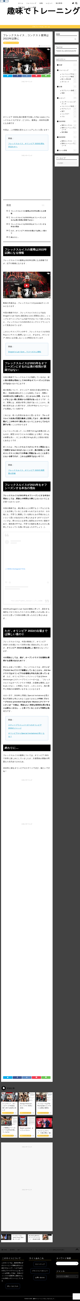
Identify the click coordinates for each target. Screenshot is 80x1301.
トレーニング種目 (68, 76)
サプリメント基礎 (68, 90)
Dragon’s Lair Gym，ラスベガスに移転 (24, 352)
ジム (68, 116)
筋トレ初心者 (68, 79)
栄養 (41, 3)
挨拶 (67, 65)
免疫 (68, 93)
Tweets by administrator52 (66, 51)
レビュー (49, 3)
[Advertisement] (27, 97)
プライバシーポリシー (40, 1271)
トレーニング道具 (68, 106)
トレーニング (31, 3)
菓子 (68, 111)
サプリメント (69, 109)
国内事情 (21, 7)
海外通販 (68, 132)
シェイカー (68, 114)
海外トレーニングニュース (11, 42)
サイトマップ (40, 1264)
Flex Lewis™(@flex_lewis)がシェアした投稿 (26, 601)
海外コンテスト (69, 125)
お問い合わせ (40, 1277)
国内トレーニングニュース (69, 144)
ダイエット (68, 81)
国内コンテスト (68, 141)
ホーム (20, 3)
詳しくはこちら (12, 1286)
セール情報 (32, 7)
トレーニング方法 (68, 74)
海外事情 (59, 3)
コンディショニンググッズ (69, 102)
